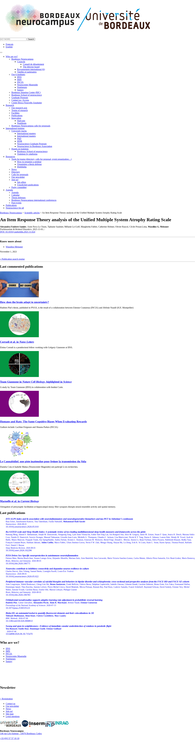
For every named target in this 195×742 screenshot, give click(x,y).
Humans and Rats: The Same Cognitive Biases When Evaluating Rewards (43, 421)
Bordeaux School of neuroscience (26, 95)
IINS (19, 77)
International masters (26, 133)
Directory (15, 172)
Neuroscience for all (15, 208)
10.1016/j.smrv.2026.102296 (100, 541)
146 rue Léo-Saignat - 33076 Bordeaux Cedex (21, 733)
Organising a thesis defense (29, 164)
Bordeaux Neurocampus (22, 59)
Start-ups (21, 120)
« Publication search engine (12, 259)
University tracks (19, 131)
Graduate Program (19, 97)
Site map (10, 714)
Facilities (15, 113)
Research (10, 105)
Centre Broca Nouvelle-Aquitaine (26, 102)
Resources (10, 156)
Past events (16, 203)
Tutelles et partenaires (27, 72)
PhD (19, 138)
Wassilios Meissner (14, 247)
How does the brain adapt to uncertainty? (24, 302)
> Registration (6, 699)
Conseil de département (33, 64)
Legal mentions (13, 716)
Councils (21, 61)
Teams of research (19, 110)
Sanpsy (20, 90)
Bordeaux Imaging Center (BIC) (26, 92)
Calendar (15, 195)
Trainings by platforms (27, 154)
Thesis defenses (18, 197)
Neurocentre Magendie (27, 85)
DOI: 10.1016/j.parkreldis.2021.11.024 (17, 232)
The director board (31, 67)
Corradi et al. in (17, 341)
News (14, 169)
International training (15, 128)
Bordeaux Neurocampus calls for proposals (30, 126)
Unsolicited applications (28, 185)
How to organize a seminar (29, 161)
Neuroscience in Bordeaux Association (34, 146)
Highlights (22, 167)
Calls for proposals (19, 174)
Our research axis (19, 108)
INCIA (20, 82)
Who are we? (12, 56)
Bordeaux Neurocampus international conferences (33, 200)
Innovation (16, 118)
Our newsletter (18, 177)
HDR (19, 141)
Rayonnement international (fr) (31, 69)
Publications (16, 115)
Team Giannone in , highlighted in (36, 381)
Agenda (9, 190)
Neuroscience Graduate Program (32, 144)
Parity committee (19, 187)
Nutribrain (21, 123)
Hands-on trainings (20, 149)
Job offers (21, 182)
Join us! (14, 179)
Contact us (10, 703)
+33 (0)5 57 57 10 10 (9, 738)
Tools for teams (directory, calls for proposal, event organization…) (41, 159)
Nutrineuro (22, 87)
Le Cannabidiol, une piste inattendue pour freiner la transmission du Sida (43, 461)
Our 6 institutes (18, 74)
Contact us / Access (20, 100)
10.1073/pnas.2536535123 (54, 604)
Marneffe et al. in (19, 501)
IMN (19, 79)
